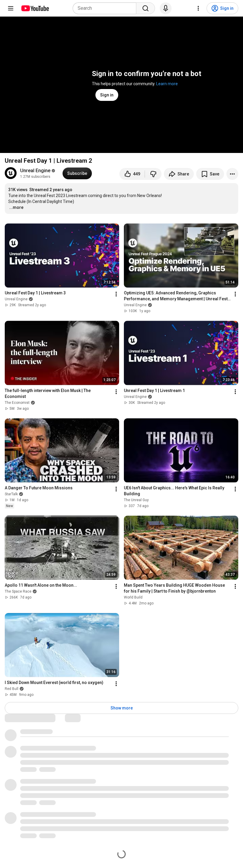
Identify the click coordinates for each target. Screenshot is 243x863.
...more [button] (16, 207)
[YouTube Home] (35, 8)
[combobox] (106, 8)
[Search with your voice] (166, 8)
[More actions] (232, 174)
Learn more (167, 83)
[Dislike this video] (153, 174)
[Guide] (10, 8)
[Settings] (198, 8)
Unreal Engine (35, 170)
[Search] (145, 8)
